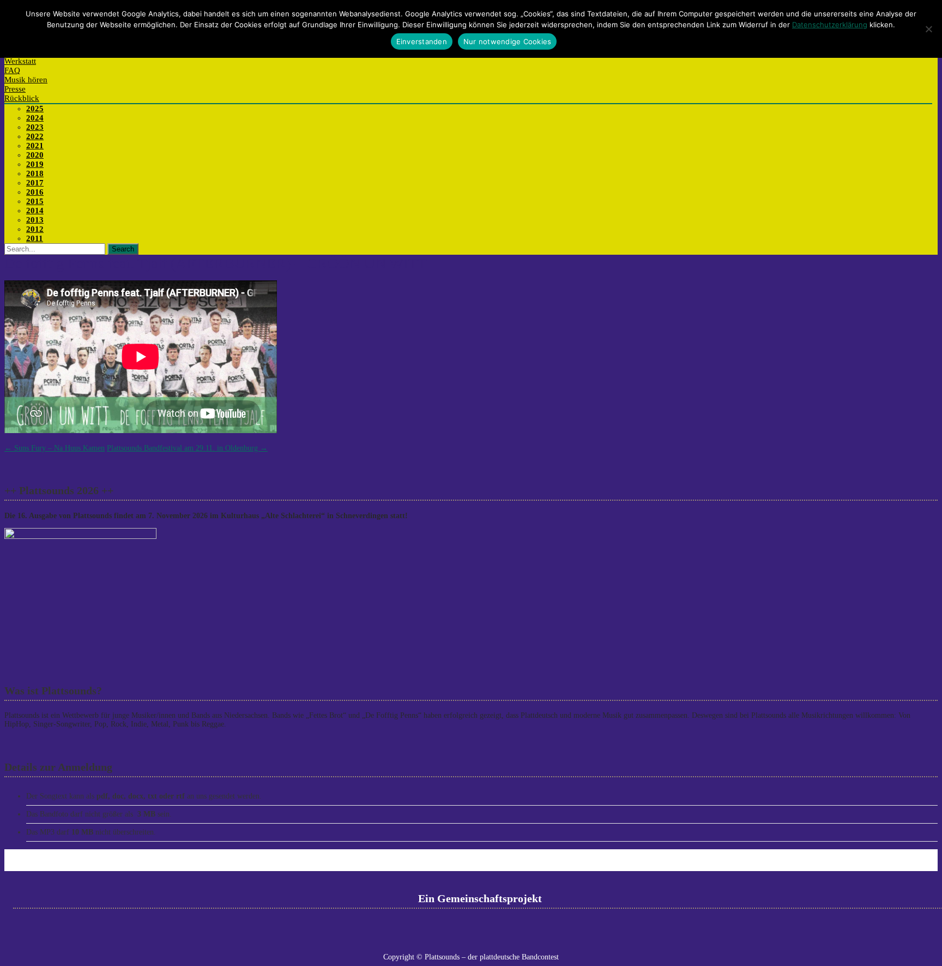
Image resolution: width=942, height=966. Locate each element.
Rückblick (21, 98)
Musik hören (25, 79)
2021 (35, 145)
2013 (35, 219)
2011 (34, 238)
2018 (35, 173)
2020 (35, 155)
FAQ (12, 70)
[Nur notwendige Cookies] (928, 28)
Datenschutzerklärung (829, 24)
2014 (35, 210)
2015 (35, 201)
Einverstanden (421, 41)
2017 (35, 182)
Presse (15, 89)
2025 (35, 108)
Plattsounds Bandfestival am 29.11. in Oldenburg (187, 448)
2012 (35, 229)
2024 (35, 117)
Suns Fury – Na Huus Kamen (54, 448)
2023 (35, 127)
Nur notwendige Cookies (507, 41)
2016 (35, 192)
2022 (35, 136)
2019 (35, 164)
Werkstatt (20, 61)
